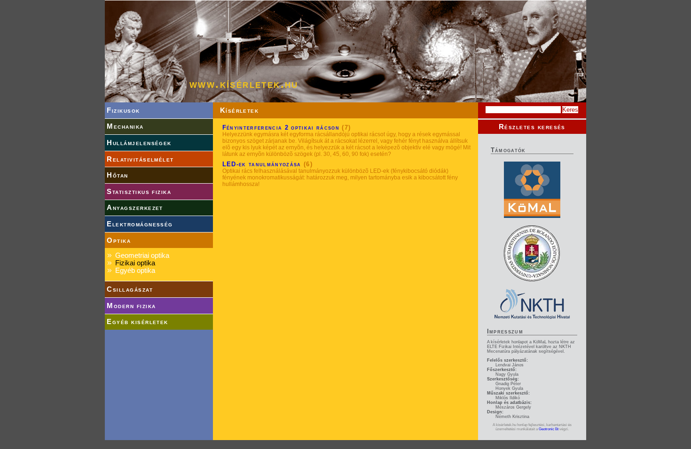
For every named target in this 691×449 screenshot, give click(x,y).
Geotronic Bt (548, 429)
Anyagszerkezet (135, 207)
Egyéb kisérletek (137, 321)
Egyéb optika (135, 270)
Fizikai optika (135, 263)
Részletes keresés (532, 127)
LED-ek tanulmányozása (261, 164)
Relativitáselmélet (140, 159)
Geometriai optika (142, 255)
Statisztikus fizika (139, 191)
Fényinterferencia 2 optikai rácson (280, 127)
